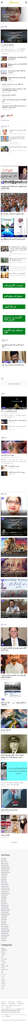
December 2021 (5, 930)
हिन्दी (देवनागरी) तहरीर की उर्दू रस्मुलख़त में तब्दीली (10, 1010)
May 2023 (3, 900)
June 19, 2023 (12, 422)
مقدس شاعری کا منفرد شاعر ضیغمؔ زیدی (13, 239)
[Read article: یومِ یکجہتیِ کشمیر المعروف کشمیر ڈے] (5, 149)
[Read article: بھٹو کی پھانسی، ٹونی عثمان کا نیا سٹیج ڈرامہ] (4, 79)
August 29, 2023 (13, 413)
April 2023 (3, 902)
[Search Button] (26, 2)
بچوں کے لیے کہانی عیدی (7, 455)
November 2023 (5, 889)
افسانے (3, 726)
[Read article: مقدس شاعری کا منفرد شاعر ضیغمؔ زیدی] (14, 227)
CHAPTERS (4, 950)
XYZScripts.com (22, 1020)
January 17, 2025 (19, 275)
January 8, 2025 (5, 759)
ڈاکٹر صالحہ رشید (13, 133)
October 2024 (4, 870)
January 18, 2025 (19, 270)
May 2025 (3, 858)
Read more (5, 53)
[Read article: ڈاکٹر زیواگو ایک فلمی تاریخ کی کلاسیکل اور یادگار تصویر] (4, 58)
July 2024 (3, 876)
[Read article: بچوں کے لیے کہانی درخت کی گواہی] (4, 473)
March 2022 (4, 924)
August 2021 (4, 936)
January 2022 (4, 928)
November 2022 (5, 910)
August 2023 (4, 895)
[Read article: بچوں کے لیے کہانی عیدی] (14, 447)
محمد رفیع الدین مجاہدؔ (6, 457)
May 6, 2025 (11, 60)
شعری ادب (3, 962)
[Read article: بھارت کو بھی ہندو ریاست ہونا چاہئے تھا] (14, 202)
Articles (5, 361)
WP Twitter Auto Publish (7, 1020)
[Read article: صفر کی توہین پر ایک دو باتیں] (14, 798)
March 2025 (4, 862)
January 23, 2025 (5, 190)
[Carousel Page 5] (25, 16)
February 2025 (5, 863)
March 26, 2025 (6, 86)
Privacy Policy (12, 1003)
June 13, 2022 (15, 457)
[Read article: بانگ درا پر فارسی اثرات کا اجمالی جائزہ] (5, 132)
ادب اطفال (4, 451)
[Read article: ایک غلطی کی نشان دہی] (14, 36)
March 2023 (4, 903)
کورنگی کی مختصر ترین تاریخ (9, 95)
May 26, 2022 (12, 474)
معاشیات (3, 983)
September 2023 (5, 893)
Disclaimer (3, 1003)
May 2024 (3, 879)
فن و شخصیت (4, 969)
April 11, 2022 (5, 366)
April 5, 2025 (11, 80)
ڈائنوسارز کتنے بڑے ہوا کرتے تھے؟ (17, 273)
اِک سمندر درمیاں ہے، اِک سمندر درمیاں (17, 420)
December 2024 (5, 867)
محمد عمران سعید (13, 150)
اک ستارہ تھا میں (5, 730)
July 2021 (3, 938)
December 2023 (5, 888)
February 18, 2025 (7, 103)
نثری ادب (3, 985)
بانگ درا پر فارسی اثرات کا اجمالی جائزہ (13, 512)
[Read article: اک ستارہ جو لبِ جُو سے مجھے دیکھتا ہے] (4, 427)
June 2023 (4, 898)
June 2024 (4, 877)
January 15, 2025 (5, 652)
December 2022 (5, 909)
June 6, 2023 (12, 429)
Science (3, 951)
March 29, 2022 (6, 348)
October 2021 (4, 933)
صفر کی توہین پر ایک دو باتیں (9, 810)
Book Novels (11, 1001)
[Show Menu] (2, 2)
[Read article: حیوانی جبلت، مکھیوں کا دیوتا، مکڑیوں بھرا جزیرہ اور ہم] (14, 771)
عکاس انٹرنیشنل (5, 965)
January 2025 (4, 865)
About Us (3, 1001)
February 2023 (5, 905)
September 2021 (5, 935)
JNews (6, 1014)
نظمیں (2, 986)
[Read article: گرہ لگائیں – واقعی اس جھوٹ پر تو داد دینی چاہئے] (4, 72)
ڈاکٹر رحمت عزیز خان (14, 142)
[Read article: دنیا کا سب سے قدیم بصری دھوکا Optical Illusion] (4, 65)
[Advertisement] (14, 159)
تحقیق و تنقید (4, 958)
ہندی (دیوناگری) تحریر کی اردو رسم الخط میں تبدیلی (12, 1008)
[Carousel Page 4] (25, 15)
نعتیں (2, 988)
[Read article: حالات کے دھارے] (14, 823)
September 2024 (5, 872)
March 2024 (4, 883)
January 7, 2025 (5, 811)
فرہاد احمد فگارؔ (5, 46)
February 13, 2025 (7, 109)
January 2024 (4, 886)
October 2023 (4, 891)
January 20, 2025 (21, 253)
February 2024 (5, 884)
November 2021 (5, 931)
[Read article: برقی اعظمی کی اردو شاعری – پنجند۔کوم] (14, 357)
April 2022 (3, 923)
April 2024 (3, 881)
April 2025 (3, 860)
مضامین (3, 979)
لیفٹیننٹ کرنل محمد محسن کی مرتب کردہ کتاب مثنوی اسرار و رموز (17, 138)
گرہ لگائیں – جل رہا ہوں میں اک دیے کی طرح (12, 84)
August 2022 (4, 916)
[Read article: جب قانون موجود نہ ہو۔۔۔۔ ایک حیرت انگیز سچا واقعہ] (14, 691)
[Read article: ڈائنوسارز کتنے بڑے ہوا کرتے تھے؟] (5, 275)
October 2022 (4, 912)
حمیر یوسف (12, 270)
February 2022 (5, 926)
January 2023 (4, 907)
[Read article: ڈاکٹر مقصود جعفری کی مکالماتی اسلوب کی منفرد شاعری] (14, 636)
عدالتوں (3, 964)
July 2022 (3, 917)
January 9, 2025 (5, 706)
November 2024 (5, 869)
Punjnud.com (21, 1003)
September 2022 (5, 914)
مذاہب (2, 976)
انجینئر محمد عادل (5, 413)
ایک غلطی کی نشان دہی (7, 45)
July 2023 (3, 896)
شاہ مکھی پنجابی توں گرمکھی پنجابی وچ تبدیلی (11, 1005)
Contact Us (19, 1001)
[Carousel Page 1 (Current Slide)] (25, 12)
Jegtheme (8, 1016)
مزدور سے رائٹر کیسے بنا (14, 466)
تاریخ (2, 957)
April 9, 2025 (12, 74)
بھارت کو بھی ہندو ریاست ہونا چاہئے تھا (12, 213)
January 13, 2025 (5, 679)
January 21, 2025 (5, 215)
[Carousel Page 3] (25, 14)
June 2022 (4, 919)
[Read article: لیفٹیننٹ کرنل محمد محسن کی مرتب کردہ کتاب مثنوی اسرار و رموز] (5, 139)
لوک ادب (3, 974)
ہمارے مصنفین (8, 1007)
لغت (2, 1007)
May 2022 (3, 921)
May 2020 (3, 940)
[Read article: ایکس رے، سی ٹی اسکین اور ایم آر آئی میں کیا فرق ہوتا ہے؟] (5, 268)
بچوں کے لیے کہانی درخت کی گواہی (17, 472)
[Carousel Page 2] (25, 13)
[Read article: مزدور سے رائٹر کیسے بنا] (4, 467)
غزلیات (3, 407)
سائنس (2, 960)
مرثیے (2, 978)
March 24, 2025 (6, 92)
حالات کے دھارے (5, 835)
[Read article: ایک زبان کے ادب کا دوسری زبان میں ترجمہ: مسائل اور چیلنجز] (14, 664)
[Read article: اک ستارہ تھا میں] (14, 718)
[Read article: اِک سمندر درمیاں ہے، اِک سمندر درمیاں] (4, 421)
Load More (14, 842)
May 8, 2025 (12, 46)
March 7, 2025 (6, 97)
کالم (3, 12)
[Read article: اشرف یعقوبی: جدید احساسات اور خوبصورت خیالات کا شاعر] (14, 175)
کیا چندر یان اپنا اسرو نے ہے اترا (9, 411)
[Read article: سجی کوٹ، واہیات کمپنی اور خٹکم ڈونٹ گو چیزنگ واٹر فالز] (5, 260)
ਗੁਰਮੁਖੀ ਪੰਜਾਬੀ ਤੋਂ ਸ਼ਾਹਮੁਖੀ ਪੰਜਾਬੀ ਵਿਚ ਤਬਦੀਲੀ (10, 1012)
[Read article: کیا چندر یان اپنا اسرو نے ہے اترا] (14, 403)
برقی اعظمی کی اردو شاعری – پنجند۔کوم (13, 365)
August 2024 (4, 874)
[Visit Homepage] (14, 2)
